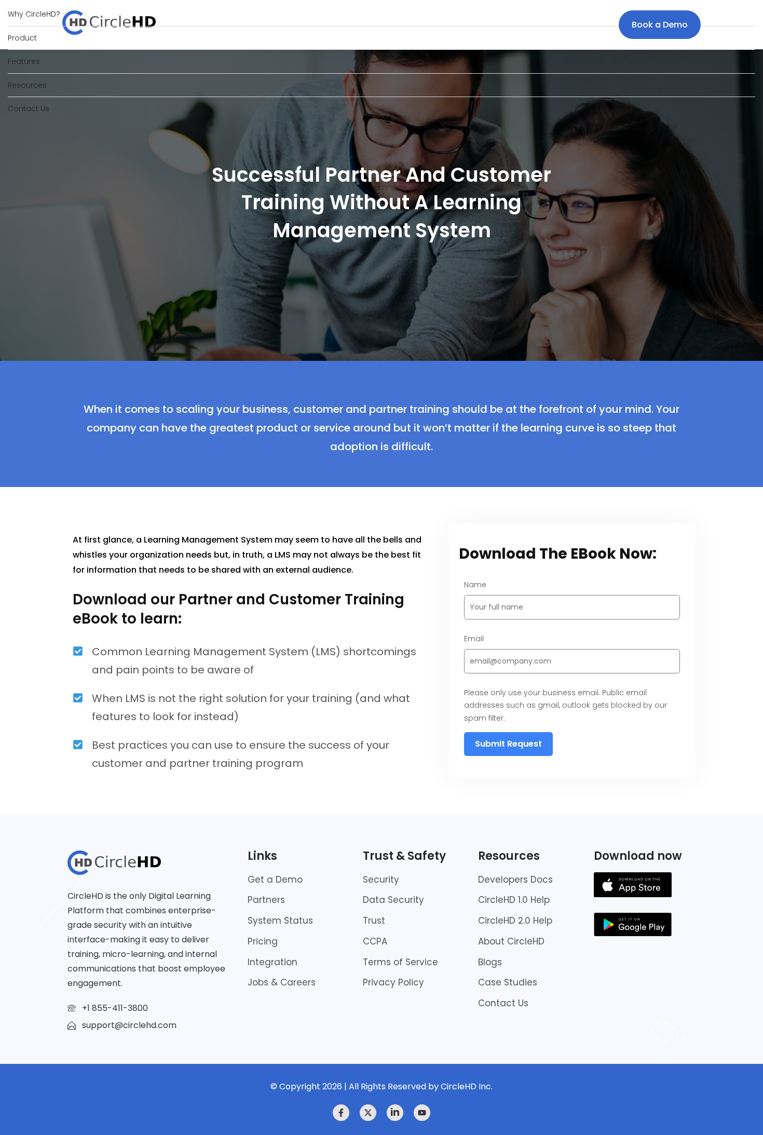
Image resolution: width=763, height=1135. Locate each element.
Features (24, 61)
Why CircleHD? (34, 14)
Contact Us (28, 108)
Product (22, 38)
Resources (27, 85)
